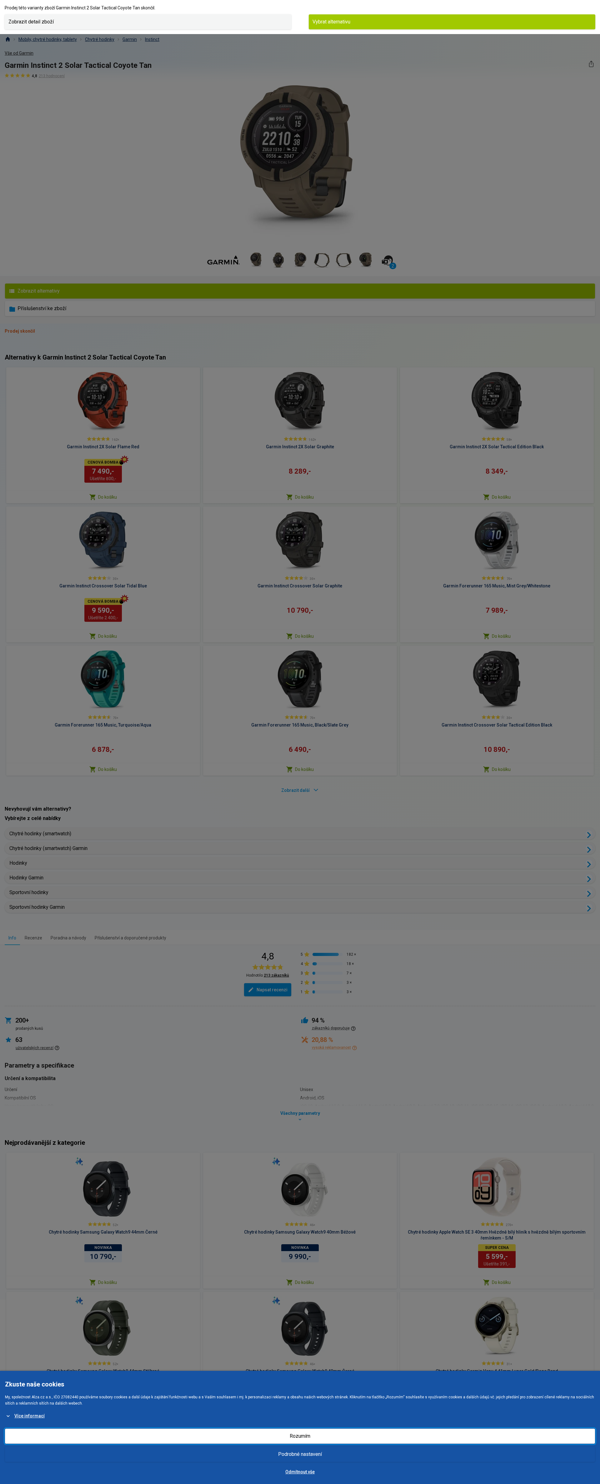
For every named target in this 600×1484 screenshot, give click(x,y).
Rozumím (300, 1436)
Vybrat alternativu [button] (331, 22)
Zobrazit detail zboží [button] (31, 22)
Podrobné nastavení (300, 1454)
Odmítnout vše (300, 1471)
